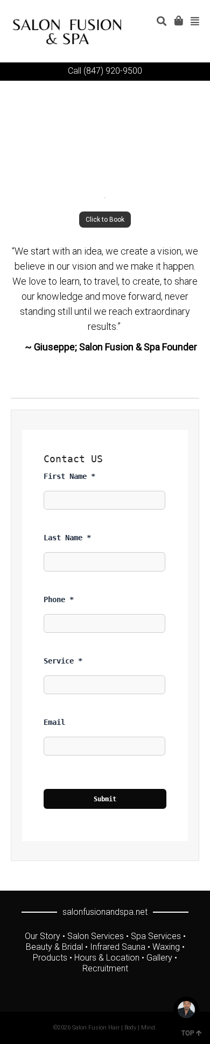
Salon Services (95, 936)
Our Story (42, 936)
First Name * (69, 476)
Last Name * (67, 537)
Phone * (59, 599)
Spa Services (156, 936)
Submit (105, 799)
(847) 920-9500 (112, 71)
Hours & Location (106, 958)
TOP (187, 1033)
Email (54, 722)
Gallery (159, 958)
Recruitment (105, 968)
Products (50, 958)
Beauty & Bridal (54, 947)
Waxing (166, 947)
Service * (63, 661)
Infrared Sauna (117, 947)
